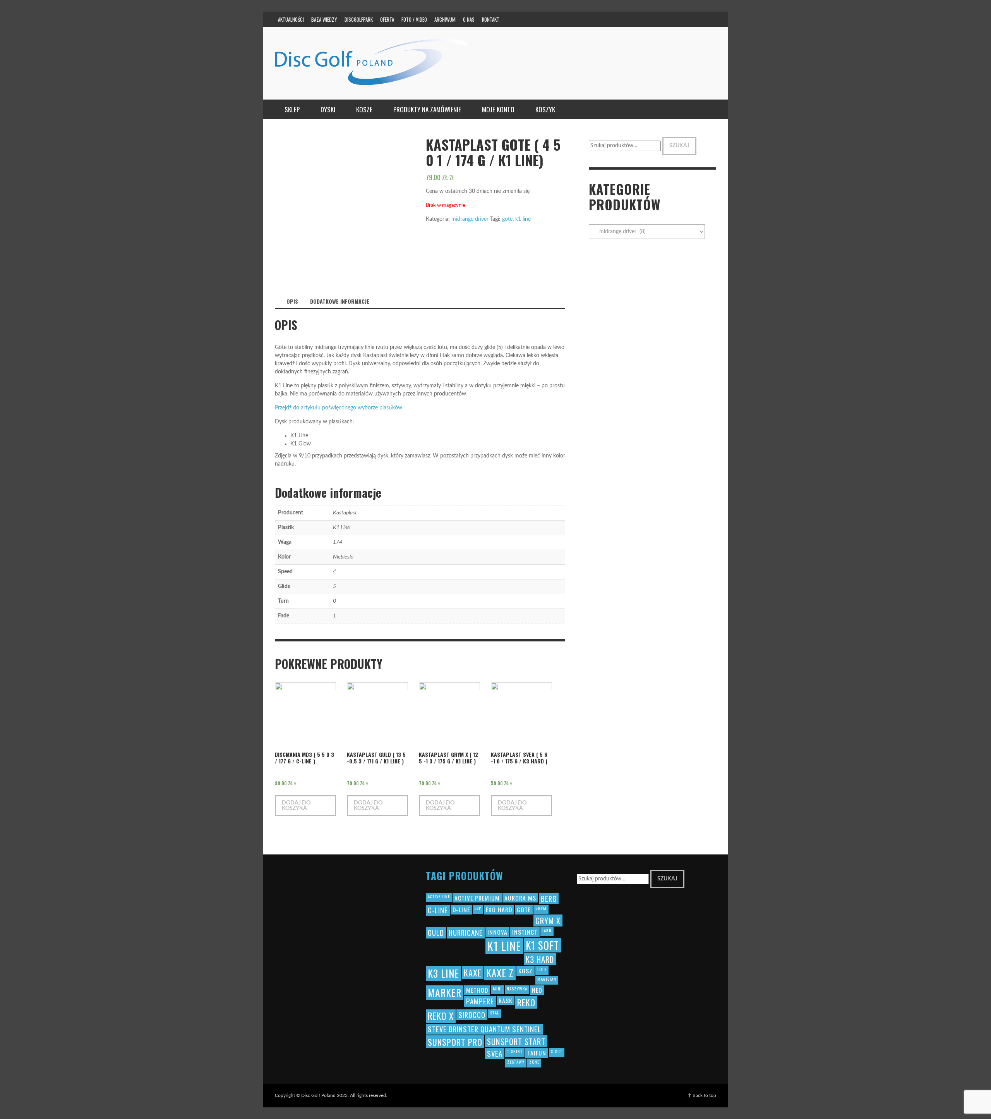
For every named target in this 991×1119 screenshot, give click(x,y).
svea (494, 1053)
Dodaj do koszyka (296, 805)
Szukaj (679, 145)
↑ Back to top (702, 1095)
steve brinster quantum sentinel (484, 1029)
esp (478, 908)
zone (534, 1062)
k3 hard (540, 959)
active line (439, 896)
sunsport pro (455, 1041)
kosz (525, 970)
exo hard (499, 909)
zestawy (516, 1062)
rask (506, 1000)
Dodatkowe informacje (339, 301)
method (477, 990)
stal (494, 1012)
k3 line (443, 973)
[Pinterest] (663, 19)
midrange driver (470, 219)
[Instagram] (648, 19)
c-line (438, 910)
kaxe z (500, 973)
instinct (525, 932)
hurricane (466, 932)
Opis (292, 301)
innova (497, 932)
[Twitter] (677, 19)
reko (526, 1002)
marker (444, 992)
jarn (547, 930)
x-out (556, 1051)
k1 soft (542, 945)
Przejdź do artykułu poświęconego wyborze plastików (338, 408)
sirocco (471, 1014)
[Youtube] (692, 19)
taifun (536, 1052)
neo (537, 990)
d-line (461, 909)
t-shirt (515, 1051)
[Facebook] (633, 19)
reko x (441, 1016)
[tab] (292, 301)
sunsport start (516, 1041)
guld (436, 932)
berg (549, 898)
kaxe (473, 972)
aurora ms (520, 897)
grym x (548, 920)
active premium (477, 897)
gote (507, 219)
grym (541, 908)
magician (546, 979)
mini (497, 988)
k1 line (523, 219)
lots (542, 969)
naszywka (517, 988)
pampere (480, 1001)
